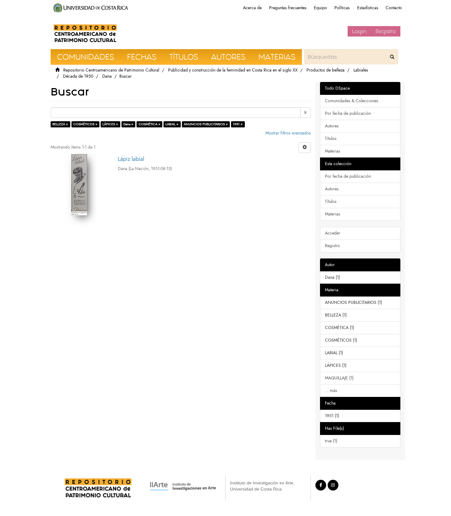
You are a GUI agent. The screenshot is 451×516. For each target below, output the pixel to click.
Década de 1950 (78, 76)
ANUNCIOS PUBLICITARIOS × (206, 124)
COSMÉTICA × (149, 124)
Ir (305, 112)
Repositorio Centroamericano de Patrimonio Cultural (111, 70)
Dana (107, 76)
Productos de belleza (325, 70)
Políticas (342, 8)
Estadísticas (367, 8)
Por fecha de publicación (348, 113)
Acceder (332, 233)
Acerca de (252, 8)
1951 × (238, 124)
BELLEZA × (60, 124)
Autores (332, 126)
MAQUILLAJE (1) (339, 378)
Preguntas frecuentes (287, 8)
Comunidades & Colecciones (351, 101)
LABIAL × (172, 124)
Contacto (394, 8)
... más (331, 391)
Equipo (320, 8)
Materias (332, 151)
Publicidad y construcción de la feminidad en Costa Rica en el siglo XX (233, 70)
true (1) (331, 441)
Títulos (331, 139)
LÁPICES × (110, 124)
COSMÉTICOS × (85, 124)
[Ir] (392, 56)
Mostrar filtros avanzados (288, 133)
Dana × (128, 124)
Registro (386, 31)
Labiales (360, 70)
